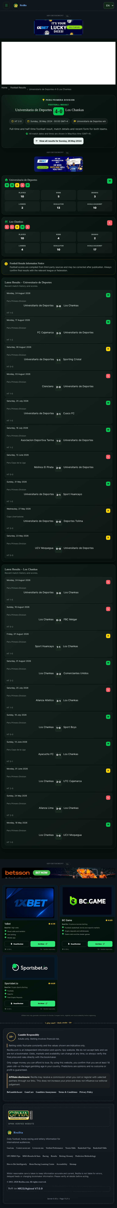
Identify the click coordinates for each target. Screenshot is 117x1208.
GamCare (29, 1092)
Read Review (18, 944)
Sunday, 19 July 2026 (17, 715)
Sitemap (73, 1164)
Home (4, 87)
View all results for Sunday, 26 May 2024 (60, 141)
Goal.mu (10, 1148)
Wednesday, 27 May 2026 (19, 509)
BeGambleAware (14, 1092)
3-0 (58, 306)
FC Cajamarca (45, 332)
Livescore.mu (38, 1148)
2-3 (58, 333)
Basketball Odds (100, 1148)
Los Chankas (74, 110)
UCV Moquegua (44, 547)
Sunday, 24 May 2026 (17, 796)
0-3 (58, 620)
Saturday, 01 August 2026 (19, 661)
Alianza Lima (46, 807)
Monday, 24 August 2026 (18, 293)
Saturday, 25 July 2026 (17, 401)
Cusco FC (68, 413)
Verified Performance (54, 1148)
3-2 (58, 673)
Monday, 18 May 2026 (17, 823)
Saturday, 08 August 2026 (19, 347)
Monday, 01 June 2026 (17, 769)
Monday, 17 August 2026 (18, 320)
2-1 (58, 414)
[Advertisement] (58, 63)
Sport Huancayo (72, 494)
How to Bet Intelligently (17, 1164)
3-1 (59, 700)
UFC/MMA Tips (13, 1156)
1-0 (58, 727)
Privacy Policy (86, 1092)
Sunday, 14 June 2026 (17, 742)
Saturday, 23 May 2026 (17, 536)
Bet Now (43, 944)
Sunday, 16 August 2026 (18, 607)
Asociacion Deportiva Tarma (37, 440)
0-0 (58, 521)
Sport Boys (69, 727)
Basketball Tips (84, 1148)
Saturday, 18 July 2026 (17, 428)
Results (54, 1156)
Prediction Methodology (85, 1156)
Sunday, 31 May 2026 (17, 482)
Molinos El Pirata (43, 467)
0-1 (58, 754)
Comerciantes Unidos (76, 673)
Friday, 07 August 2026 (18, 634)
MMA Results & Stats (31, 1156)
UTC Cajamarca (72, 781)
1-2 (58, 440)
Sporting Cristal (72, 359)
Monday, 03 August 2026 (18, 374)
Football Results (18, 87)
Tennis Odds (70, 1148)
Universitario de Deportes (33, 110)
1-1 (58, 360)
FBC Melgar (70, 619)
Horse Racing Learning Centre (41, 1164)
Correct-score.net (23, 1148)
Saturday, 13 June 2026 (18, 455)
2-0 (58, 387)
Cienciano (47, 386)
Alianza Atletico (45, 700)
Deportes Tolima (73, 520)
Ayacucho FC (46, 754)
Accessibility (62, 1164)
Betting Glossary (66, 1156)
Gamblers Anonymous (46, 1092)
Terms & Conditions (67, 1092)
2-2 (58, 781)
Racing (46, 1156)
